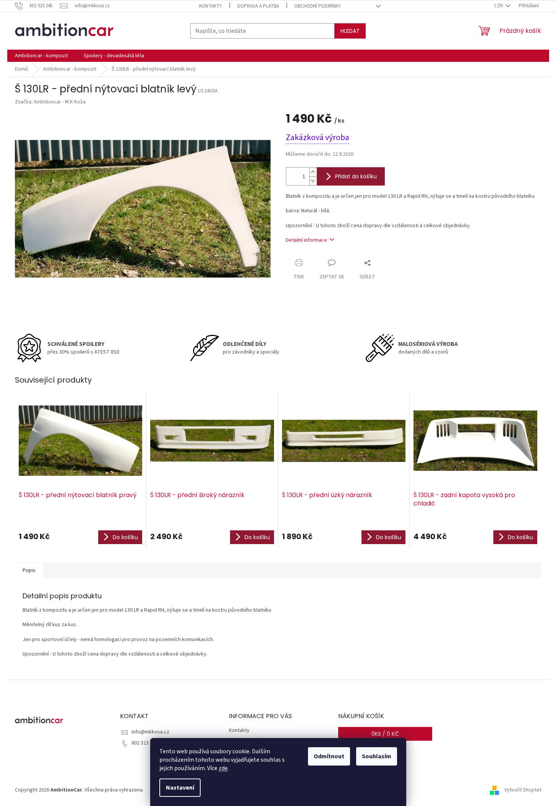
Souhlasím (376, 756)
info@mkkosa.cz (150, 732)
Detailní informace (306, 240)
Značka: (50, 102)
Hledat (350, 31)
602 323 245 (144, 743)
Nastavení (180, 787)
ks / (385, 734)
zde (223, 768)
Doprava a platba (258, 6)
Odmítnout (329, 756)
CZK (499, 5)
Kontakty (210, 6)
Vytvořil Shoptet (522, 790)
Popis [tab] (29, 570)
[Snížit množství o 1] (313, 180)
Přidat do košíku (356, 176)
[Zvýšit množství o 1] (313, 172)
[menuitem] (41, 56)
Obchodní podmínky (317, 6)
